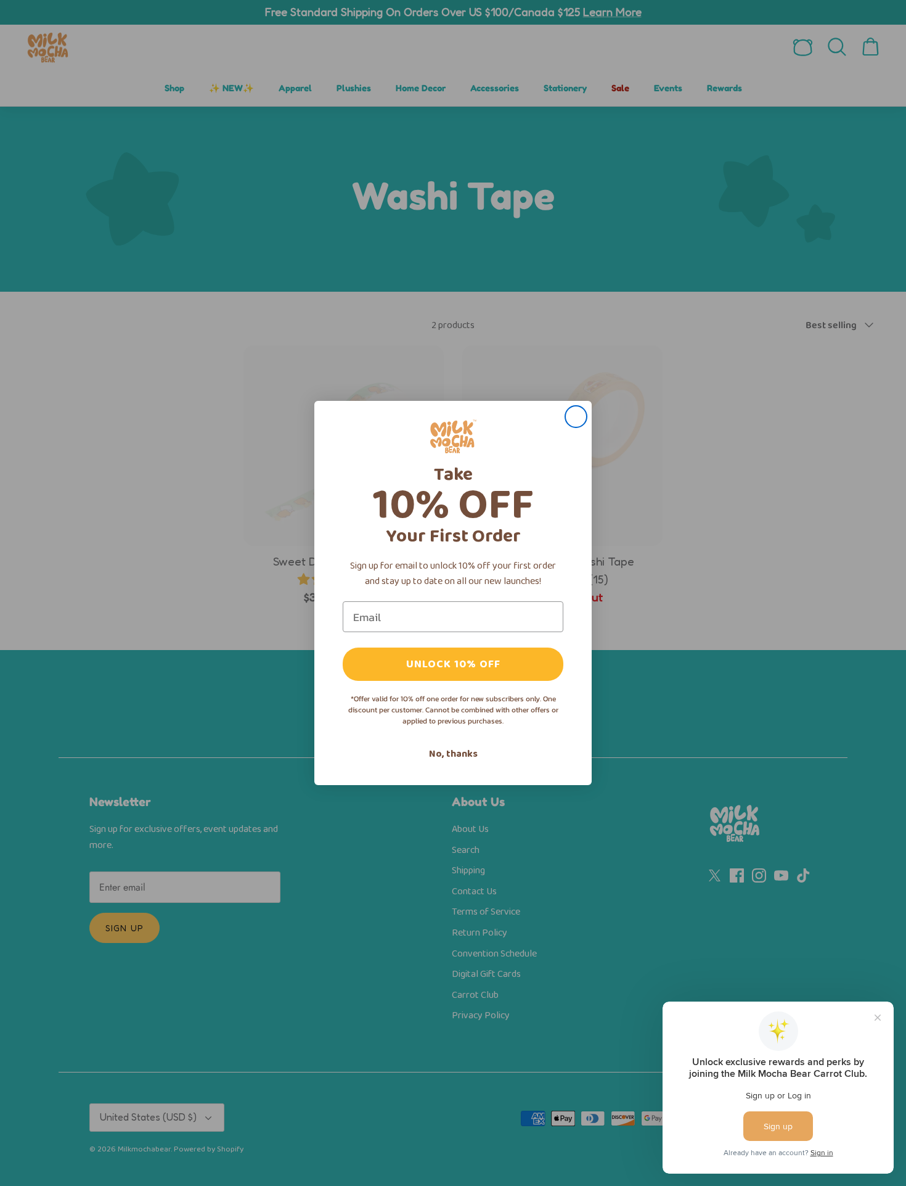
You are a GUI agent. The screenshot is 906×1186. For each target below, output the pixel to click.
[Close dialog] (576, 416)
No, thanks (453, 754)
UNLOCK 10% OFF (453, 664)
